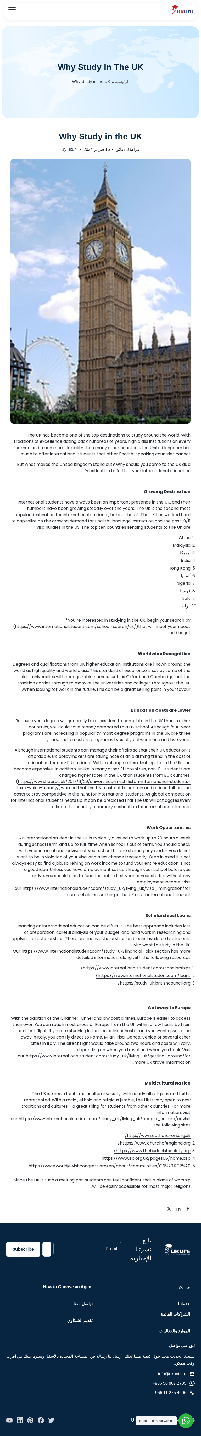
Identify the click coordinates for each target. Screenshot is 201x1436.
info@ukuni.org (172, 1374)
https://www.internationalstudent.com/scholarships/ (136, 968)
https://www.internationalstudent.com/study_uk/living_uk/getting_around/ (105, 1056)
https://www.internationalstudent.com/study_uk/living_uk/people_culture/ (98, 1119)
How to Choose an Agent (68, 1287)
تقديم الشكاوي (80, 1320)
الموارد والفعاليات (174, 1331)
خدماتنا (184, 1303)
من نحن (183, 1287)
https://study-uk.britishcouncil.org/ (154, 983)
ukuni (73, 149)
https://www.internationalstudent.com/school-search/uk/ (75, 626)
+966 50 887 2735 (169, 1383)
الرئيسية (122, 81)
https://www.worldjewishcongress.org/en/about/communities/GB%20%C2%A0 (110, 1166)
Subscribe (23, 1249)
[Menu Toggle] (12, 9)
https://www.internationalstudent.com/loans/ (143, 976)
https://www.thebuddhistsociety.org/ (152, 1151)
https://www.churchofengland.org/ (154, 1143)
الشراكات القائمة (175, 1314)
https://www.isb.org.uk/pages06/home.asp (146, 1158)
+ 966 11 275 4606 (169, 1392)
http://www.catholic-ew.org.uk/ (158, 1136)
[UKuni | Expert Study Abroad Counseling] (182, 10)
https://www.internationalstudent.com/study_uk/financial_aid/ (87, 951)
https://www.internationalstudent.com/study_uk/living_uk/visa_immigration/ (104, 888)
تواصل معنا (83, 1303)
